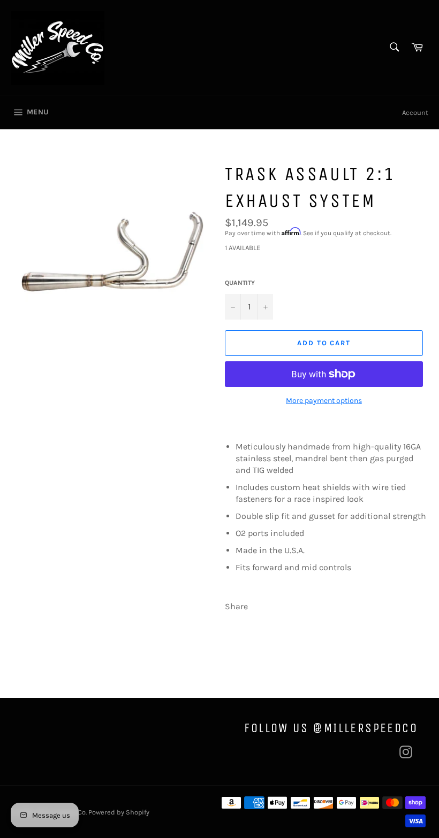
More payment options (324, 400)
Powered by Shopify (118, 812)
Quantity (240, 282)
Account (415, 112)
